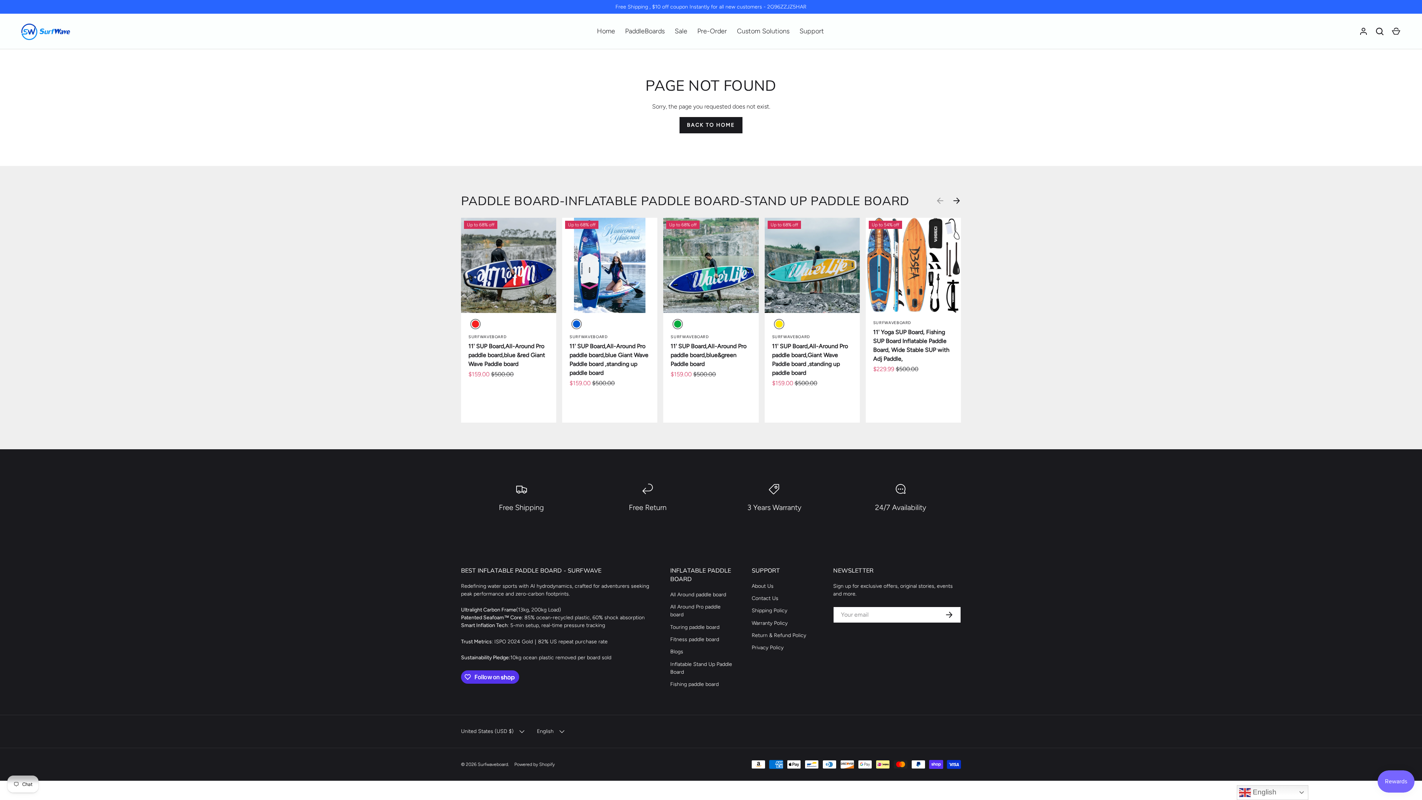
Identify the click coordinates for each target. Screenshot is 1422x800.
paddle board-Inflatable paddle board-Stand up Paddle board (685, 200)
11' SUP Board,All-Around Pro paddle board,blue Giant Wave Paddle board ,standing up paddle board (609, 359)
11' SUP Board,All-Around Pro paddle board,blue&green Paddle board (709, 355)
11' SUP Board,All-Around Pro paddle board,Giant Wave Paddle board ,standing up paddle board (810, 359)
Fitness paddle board (694, 639)
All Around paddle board (698, 594)
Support (812, 31)
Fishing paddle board (694, 684)
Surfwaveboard (493, 764)
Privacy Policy (768, 647)
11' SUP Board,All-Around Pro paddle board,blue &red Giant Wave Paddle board (506, 355)
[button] (1380, 31)
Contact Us (765, 598)
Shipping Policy (769, 610)
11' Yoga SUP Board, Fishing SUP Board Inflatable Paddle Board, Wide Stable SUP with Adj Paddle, (911, 345)
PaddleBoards (645, 31)
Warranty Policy (770, 623)
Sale (681, 31)
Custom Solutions (763, 31)
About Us (763, 586)
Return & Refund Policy (779, 635)
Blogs (676, 652)
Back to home (711, 125)
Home (606, 31)
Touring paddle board (695, 627)
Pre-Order (712, 31)
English (1263, 792)
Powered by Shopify (534, 764)
